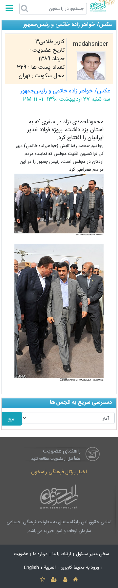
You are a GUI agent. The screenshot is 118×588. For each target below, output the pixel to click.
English (31, 567)
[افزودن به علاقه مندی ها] (42, 580)
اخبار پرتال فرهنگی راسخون (59, 472)
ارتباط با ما (61, 554)
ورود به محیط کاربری (80, 567)
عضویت (21, 554)
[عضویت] (54, 580)
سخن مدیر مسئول (92, 554)
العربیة (50, 567)
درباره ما (40, 554)
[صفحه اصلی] (75, 580)
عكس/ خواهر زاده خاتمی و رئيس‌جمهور (65, 91)
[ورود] (65, 580)
